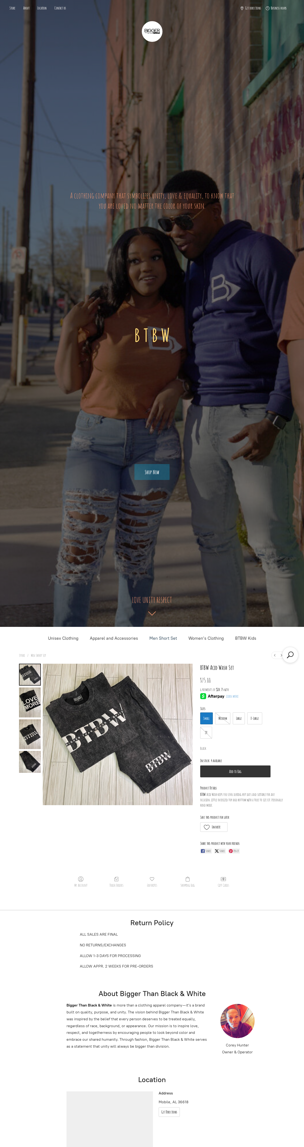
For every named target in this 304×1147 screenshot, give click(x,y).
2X (206, 732)
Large (239, 718)
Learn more (232, 696)
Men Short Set (163, 638)
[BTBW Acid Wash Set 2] (30, 734)
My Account (80, 885)
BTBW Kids (245, 638)
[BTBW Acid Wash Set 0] (30, 675)
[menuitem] (274, 655)
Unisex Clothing (63, 638)
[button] (214, 827)
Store (12, 8)
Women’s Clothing (206, 638)
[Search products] (290, 655)
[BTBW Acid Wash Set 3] (30, 762)
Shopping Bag (187, 885)
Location (42, 8)
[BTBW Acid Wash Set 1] (30, 702)
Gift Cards (223, 885)
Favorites (152, 885)
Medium (222, 718)
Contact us (60, 8)
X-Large (255, 718)
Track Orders (116, 885)
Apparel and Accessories (114, 638)
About (26, 8)
